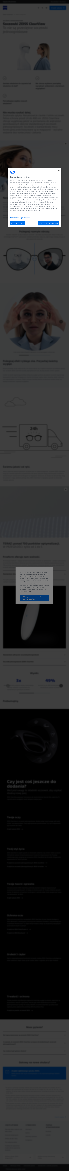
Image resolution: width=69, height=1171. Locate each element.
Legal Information (25, 218)
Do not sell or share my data (48, 223)
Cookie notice (15, 218)
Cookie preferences (17, 223)
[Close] (59, 170)
